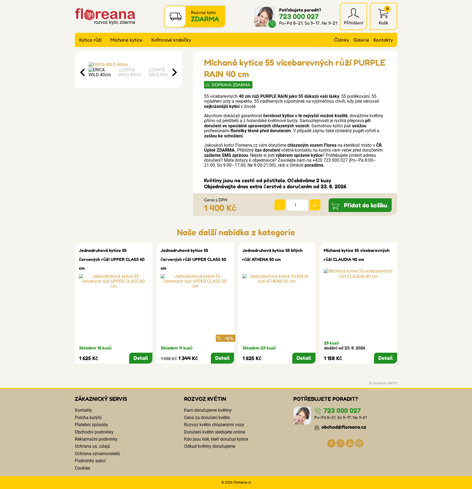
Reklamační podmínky (96, 439)
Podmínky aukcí (90, 460)
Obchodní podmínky (94, 432)
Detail (141, 358)
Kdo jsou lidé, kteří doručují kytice (216, 439)
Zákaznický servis (101, 399)
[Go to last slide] (83, 72)
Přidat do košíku (365, 205)
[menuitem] (102, 72)
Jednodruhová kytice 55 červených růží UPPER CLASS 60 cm (111, 259)
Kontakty (383, 40)
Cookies (82, 468)
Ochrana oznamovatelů (97, 453)
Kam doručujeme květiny (208, 410)
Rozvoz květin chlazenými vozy (214, 424)
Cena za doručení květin (207, 417)
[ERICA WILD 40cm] (128, 64)
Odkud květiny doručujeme (209, 446)
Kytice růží (90, 40)
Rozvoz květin (205, 399)
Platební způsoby (91, 424)
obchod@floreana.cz (343, 427)
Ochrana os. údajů (92, 446)
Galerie (361, 40)
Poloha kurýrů (88, 417)
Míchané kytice (126, 40)
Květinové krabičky (171, 40)
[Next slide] (174, 72)
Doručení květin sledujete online (214, 432)
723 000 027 (299, 16)
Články (341, 40)
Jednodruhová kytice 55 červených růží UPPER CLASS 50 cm (193, 259)
